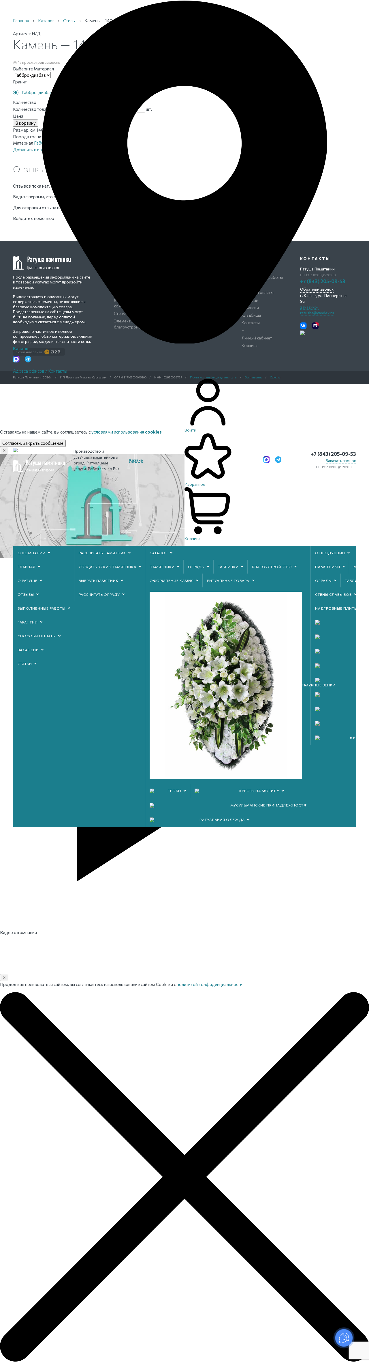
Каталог (159, 553)
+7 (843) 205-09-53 (333, 454)
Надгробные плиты (336, 608)
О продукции (330, 553)
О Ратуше (27, 580)
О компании (32, 553)
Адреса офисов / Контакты (40, 371)
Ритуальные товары (228, 580)
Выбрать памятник (98, 580)
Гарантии (28, 622)
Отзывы (26, 594)
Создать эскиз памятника (107, 567)
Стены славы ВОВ (333, 594)
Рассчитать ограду (99, 594)
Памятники (162, 567)
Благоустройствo (272, 567)
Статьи (25, 664)
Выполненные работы (41, 608)
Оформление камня (172, 580)
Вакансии (28, 650)
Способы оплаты (37, 636)
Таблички (228, 567)
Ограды (196, 567)
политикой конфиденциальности (209, 984)
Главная (26, 567)
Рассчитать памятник (102, 553)
